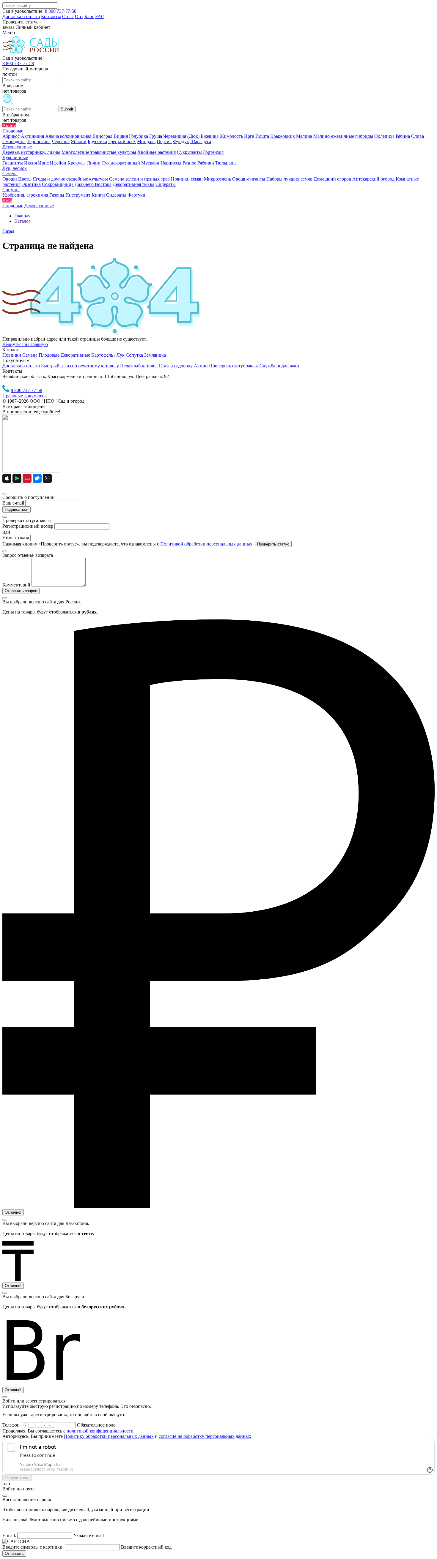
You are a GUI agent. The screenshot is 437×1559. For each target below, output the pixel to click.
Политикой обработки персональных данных (206, 543)
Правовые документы (24, 395)
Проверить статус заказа (233, 365)
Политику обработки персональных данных (109, 1436)
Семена (29, 355)
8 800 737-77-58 (60, 11)
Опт (79, 16)
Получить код (17, 1478)
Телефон (11, 1424)
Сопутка (134, 355)
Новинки (11, 355)
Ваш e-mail (13, 502)
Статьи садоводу (176, 365)
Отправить (14, 1553)
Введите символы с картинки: (33, 1546)
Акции (201, 365)
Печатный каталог (139, 365)
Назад (8, 231)
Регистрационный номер (27, 526)
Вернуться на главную (25, 344)
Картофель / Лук (108, 355)
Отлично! (13, 1212)
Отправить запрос (21, 591)
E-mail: (9, 1535)
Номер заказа (15, 537)
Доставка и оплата (21, 16)
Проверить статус (273, 544)
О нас (68, 16)
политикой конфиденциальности (100, 1430)
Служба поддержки (279, 365)
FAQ (100, 16)
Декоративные (75, 355)
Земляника (155, 355)
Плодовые (49, 355)
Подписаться (16, 509)
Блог (89, 16)
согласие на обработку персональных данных (205, 1436)
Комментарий (16, 584)
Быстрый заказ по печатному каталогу (80, 365)
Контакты (51, 16)
